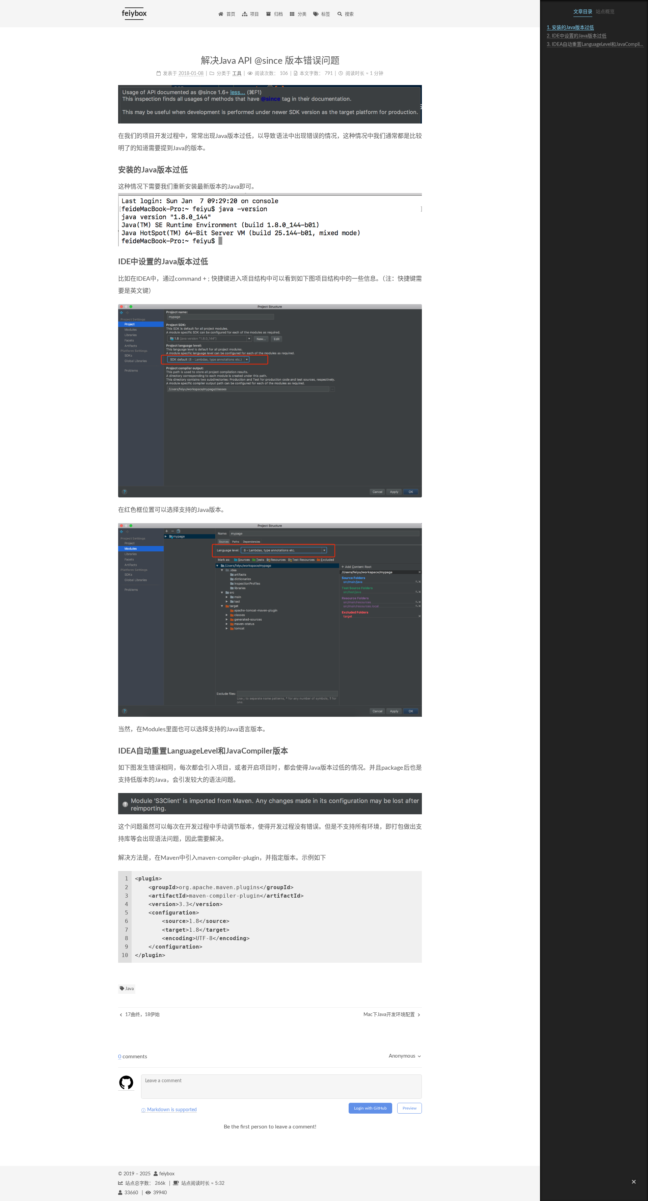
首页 (230, 14)
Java (129, 989)
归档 (278, 14)
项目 (254, 14)
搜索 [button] (349, 14)
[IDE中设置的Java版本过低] (418, 261)
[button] (634, 1182)
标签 (325, 14)
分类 (302, 14)
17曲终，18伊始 (142, 1014)
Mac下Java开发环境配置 (389, 1014)
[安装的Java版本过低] (418, 170)
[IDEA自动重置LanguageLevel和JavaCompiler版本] (418, 751)
